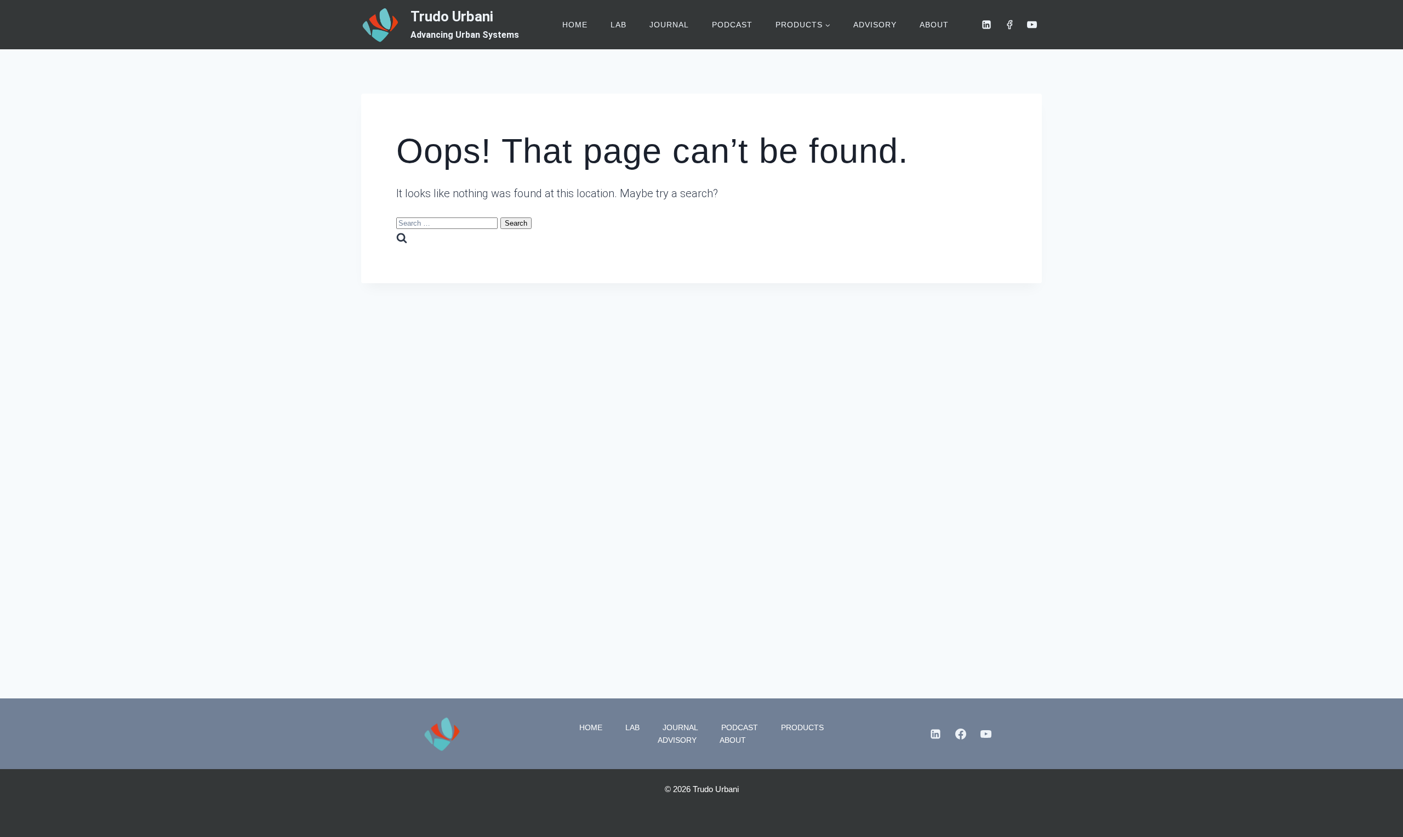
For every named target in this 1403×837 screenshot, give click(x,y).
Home (575, 24)
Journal (669, 24)
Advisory (875, 24)
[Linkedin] (986, 25)
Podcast (732, 24)
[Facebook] (1009, 25)
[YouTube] (1032, 25)
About (934, 24)
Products (802, 727)
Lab (618, 24)
